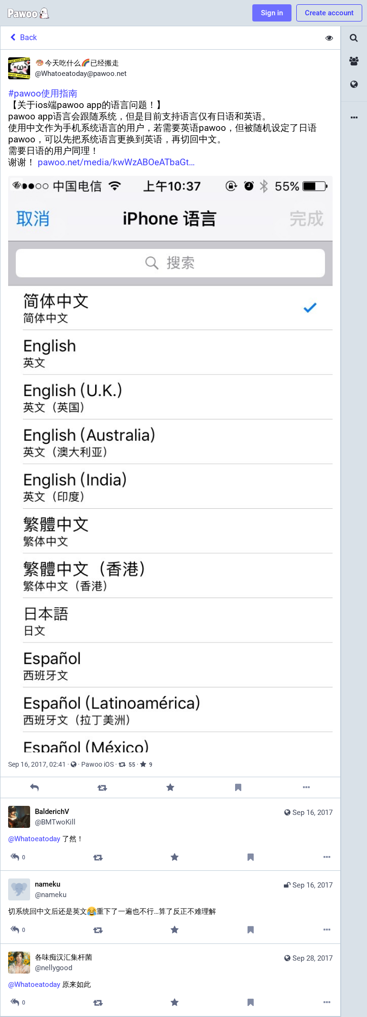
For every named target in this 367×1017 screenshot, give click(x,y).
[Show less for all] (329, 37)
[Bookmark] (238, 787)
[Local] (354, 61)
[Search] (354, 38)
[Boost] (102, 787)
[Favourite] (170, 787)
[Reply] (34, 787)
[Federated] (354, 84)
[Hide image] (16, 184)
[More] (306, 787)
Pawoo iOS (97, 764)
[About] (354, 118)
